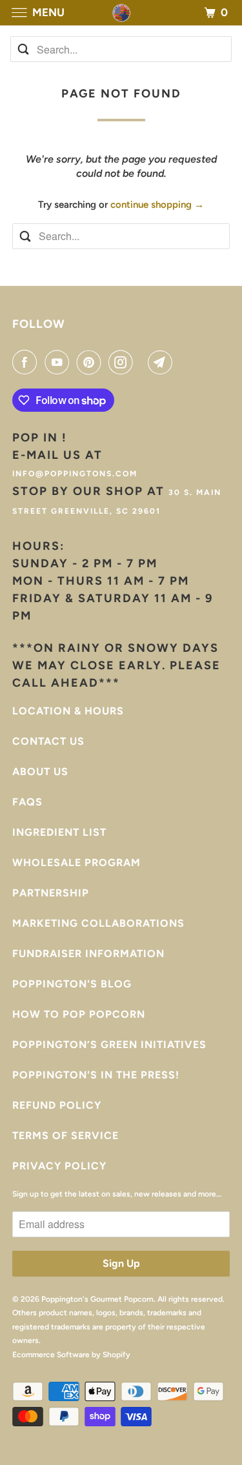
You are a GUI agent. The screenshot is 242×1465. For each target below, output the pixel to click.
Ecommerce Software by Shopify (71, 1354)
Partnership (50, 893)
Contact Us (48, 741)
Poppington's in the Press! (95, 1075)
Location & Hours (68, 711)
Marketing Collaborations (98, 923)
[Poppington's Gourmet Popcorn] (121, 12)
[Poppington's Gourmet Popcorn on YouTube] (59, 362)
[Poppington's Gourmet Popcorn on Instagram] (123, 362)
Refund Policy (56, 1105)
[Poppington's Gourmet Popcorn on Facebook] (27, 362)
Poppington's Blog (72, 984)
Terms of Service (65, 1135)
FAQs (27, 802)
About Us (40, 771)
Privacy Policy (59, 1166)
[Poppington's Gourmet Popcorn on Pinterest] (91, 362)
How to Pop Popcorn (78, 1014)
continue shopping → (157, 204)
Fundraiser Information (88, 953)
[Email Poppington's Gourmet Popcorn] (162, 362)
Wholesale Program (76, 862)
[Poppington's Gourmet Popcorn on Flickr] (143, 362)
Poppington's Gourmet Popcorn (97, 1299)
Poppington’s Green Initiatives (109, 1044)
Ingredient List (59, 832)
